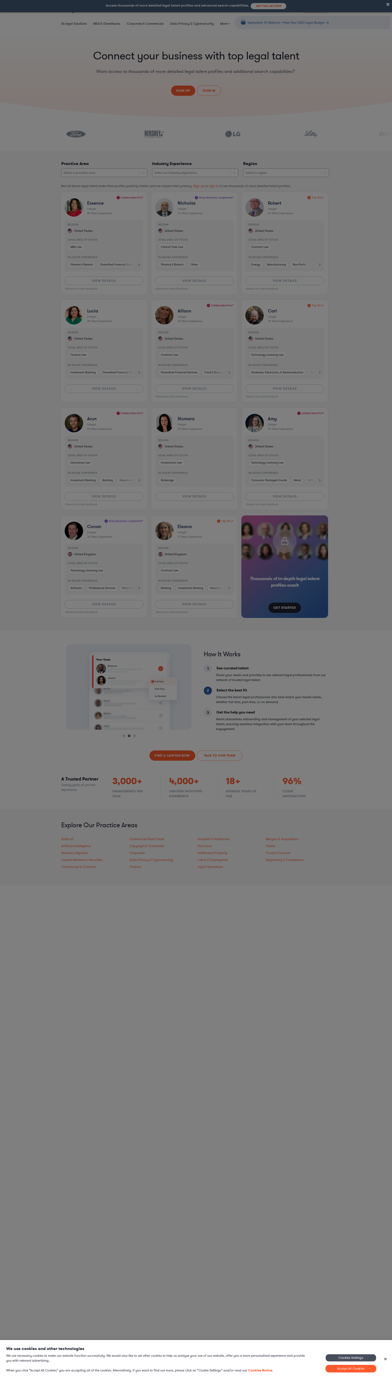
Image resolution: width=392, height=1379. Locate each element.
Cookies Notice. (260, 1370)
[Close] (385, 1358)
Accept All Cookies (350, 1368)
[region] (196, 1359)
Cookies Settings (351, 1357)
